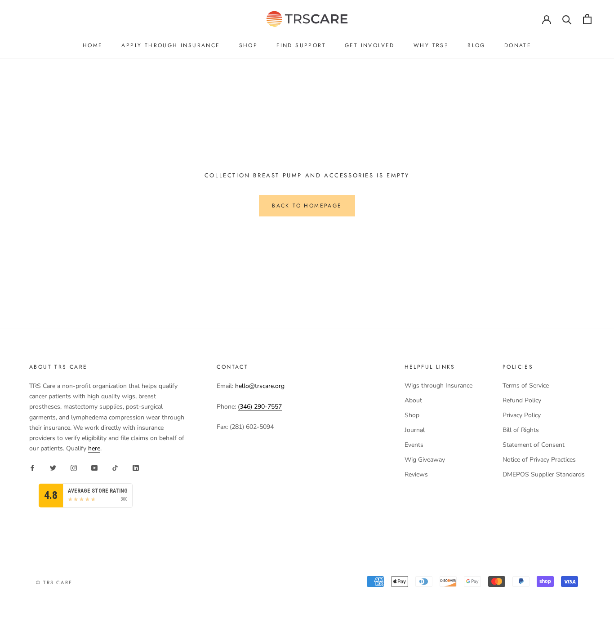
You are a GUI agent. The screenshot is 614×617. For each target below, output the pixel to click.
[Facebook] (32, 468)
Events (414, 445)
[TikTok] (115, 468)
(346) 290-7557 (260, 406)
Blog (476, 45)
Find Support (301, 45)
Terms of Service (526, 385)
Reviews (416, 474)
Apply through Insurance (170, 45)
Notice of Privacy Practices (539, 459)
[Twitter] (53, 468)
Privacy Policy (522, 415)
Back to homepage (307, 206)
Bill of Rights (521, 430)
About (413, 400)
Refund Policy (522, 400)
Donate (517, 45)
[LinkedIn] (136, 468)
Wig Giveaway (425, 459)
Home (93, 45)
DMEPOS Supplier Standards (544, 474)
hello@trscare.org (260, 386)
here (94, 448)
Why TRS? (431, 45)
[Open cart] (587, 19)
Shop (248, 45)
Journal (415, 430)
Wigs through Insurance (438, 385)
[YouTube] (94, 468)
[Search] (567, 19)
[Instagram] (74, 468)
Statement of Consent (534, 445)
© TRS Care (54, 582)
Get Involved (370, 45)
